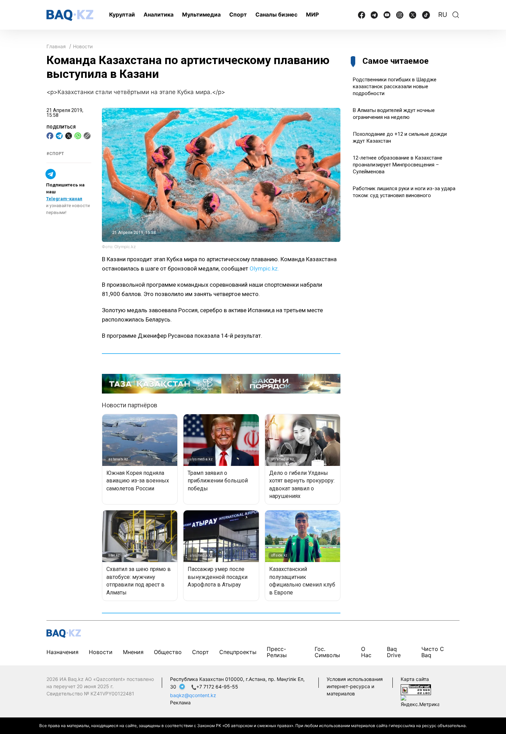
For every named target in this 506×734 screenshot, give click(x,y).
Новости (83, 46)
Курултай (122, 14)
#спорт (55, 153)
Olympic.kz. (264, 268)
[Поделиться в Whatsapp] (77, 135)
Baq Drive (394, 652)
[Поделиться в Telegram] (59, 135)
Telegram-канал (64, 198)
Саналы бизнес (276, 14)
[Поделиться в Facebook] (49, 135)
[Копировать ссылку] (87, 135)
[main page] (69, 15)
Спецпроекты (237, 652)
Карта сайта (415, 679)
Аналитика (158, 14)
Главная (56, 46)
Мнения (133, 652)
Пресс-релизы (277, 652)
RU (442, 14)
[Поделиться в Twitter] (68, 135)
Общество (168, 652)
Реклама (180, 702)
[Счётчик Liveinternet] (416, 689)
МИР (312, 14)
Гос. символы (327, 652)
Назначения (62, 652)
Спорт (238, 14)
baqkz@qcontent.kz (193, 695)
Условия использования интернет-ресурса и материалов (355, 686)
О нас (366, 652)
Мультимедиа (201, 14)
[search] (456, 15)
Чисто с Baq (432, 652)
